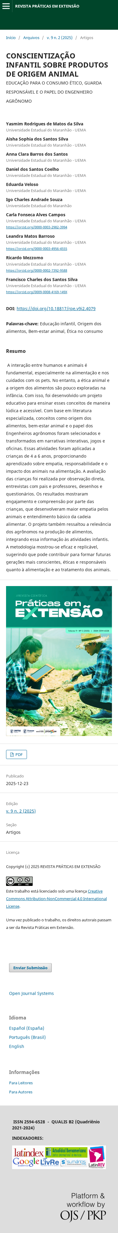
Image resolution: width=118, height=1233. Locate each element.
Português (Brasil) (27, 1037)
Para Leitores (21, 1083)
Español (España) (26, 1028)
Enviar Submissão (30, 967)
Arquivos (31, 37)
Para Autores (20, 1092)
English (16, 1046)
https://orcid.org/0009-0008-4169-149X (36, 292)
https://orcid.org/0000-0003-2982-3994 (36, 227)
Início (11, 37)
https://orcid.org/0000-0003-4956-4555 (36, 249)
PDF (19, 754)
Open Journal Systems (31, 993)
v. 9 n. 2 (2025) (60, 37)
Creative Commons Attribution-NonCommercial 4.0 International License (56, 898)
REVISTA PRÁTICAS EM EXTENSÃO (47, 6)
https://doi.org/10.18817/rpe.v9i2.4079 (56, 308)
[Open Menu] (6, 6)
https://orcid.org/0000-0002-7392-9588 (36, 270)
